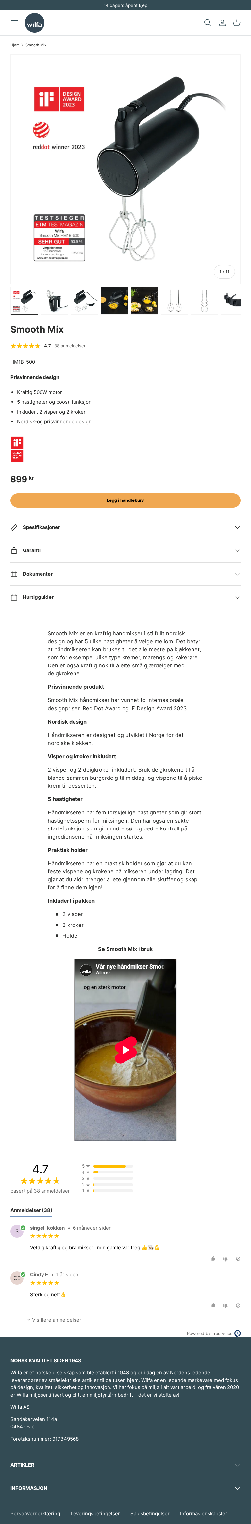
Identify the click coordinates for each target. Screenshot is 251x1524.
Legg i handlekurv (125, 500)
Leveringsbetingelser (95, 1513)
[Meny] (14, 23)
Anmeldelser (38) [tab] (31, 1210)
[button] (236, 23)
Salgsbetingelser (150, 1513)
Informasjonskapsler (203, 1513)
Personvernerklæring (35, 1513)
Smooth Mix (35, 45)
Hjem (15, 45)
